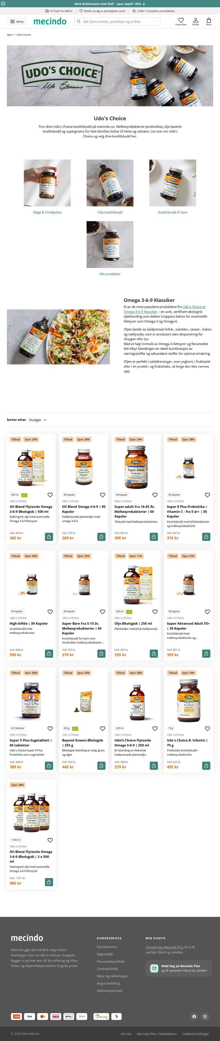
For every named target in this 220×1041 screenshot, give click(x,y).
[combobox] (117, 21)
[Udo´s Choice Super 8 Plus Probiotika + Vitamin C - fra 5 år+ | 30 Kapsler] (188, 467)
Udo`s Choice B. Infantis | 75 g (187, 742)
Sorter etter (16, 419)
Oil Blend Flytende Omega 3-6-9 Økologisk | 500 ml (31, 509)
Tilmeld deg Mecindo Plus (164, 947)
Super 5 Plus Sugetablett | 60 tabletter (31, 742)
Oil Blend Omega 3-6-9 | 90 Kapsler (83, 509)
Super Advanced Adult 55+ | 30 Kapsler (188, 625)
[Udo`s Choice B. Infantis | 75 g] (188, 700)
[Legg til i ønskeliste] (50, 495)
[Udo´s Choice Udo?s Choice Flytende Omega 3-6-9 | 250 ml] (136, 700)
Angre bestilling (108, 983)
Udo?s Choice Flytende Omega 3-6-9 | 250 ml (133, 742)
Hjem (10, 34)
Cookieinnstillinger (195, 1034)
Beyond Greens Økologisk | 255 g (82, 742)
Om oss (126, 1034)
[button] (208, 21)
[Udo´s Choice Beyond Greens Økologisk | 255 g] (83, 700)
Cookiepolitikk (107, 969)
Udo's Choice (24, 34)
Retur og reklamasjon (112, 976)
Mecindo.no (30, 1034)
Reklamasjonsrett (109, 990)
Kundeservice (107, 947)
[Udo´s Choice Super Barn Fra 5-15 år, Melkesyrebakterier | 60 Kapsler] (83, 584)
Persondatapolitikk (111, 961)
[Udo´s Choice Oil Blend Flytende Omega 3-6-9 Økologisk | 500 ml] (31, 467)
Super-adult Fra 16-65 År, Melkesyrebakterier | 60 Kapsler (135, 511)
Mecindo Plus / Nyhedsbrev (157, 1034)
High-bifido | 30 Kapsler (29, 623)
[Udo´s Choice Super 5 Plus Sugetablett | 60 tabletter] (31, 700)
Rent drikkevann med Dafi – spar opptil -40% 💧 (110, 4)
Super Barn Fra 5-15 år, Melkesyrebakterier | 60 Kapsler (82, 628)
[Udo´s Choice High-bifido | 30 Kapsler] (31, 584)
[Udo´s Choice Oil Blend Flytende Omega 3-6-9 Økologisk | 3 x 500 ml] (31, 812)
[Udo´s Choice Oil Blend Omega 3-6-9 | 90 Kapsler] (83, 467)
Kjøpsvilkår (105, 954)
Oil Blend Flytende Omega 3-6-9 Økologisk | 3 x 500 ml (31, 856)
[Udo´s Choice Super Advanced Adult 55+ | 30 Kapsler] (188, 584)
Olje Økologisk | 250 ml (133, 623)
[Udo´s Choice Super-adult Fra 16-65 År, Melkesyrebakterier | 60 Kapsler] (136, 467)
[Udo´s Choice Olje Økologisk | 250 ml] (136, 584)
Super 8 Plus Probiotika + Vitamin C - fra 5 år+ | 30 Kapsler (187, 511)
